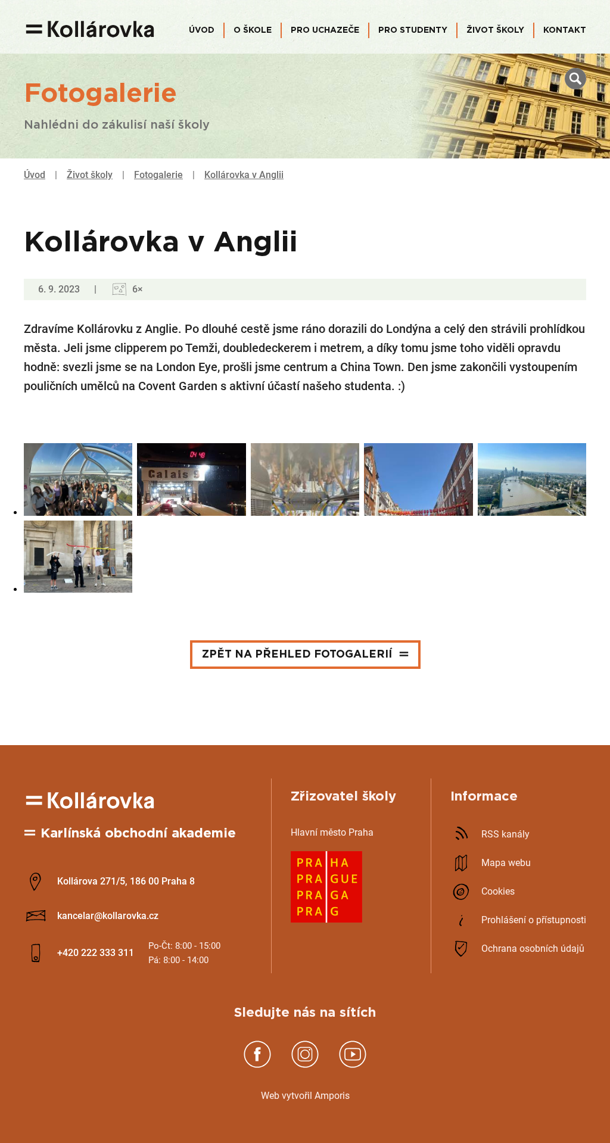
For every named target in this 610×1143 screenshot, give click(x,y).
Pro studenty (412, 30)
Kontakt (564, 30)
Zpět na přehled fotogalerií (297, 654)
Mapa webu (506, 862)
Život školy (495, 30)
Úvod (201, 30)
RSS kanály (505, 834)
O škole (253, 30)
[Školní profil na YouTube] (352, 1065)
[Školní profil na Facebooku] (257, 1065)
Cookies (498, 891)
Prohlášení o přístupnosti (533, 920)
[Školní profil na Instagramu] (305, 1065)
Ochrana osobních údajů (532, 948)
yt (290, 1095)
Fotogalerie (158, 174)
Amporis (332, 1095)
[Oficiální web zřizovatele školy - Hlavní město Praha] (326, 919)
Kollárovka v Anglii (244, 174)
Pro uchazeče (325, 30)
